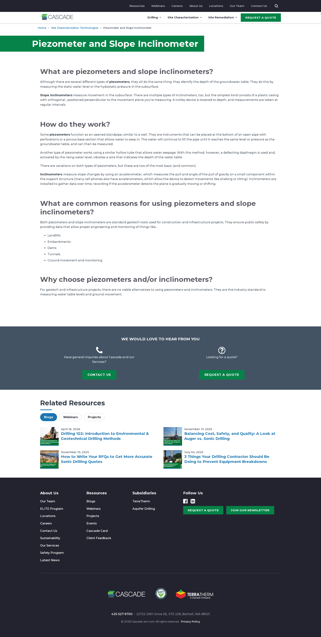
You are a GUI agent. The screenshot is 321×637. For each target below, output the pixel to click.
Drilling (152, 17)
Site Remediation (221, 17)
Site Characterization (183, 17)
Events (91, 523)
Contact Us (259, 6)
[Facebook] (185, 501)
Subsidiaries (144, 493)
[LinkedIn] (193, 501)
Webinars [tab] (70, 417)
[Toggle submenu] (160, 17)
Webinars (158, 6)
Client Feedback (98, 538)
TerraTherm (141, 501)
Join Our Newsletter (250, 510)
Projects (92, 516)
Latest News (50, 560)
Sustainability (50, 538)
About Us (195, 6)
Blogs (90, 501)
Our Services (49, 545)
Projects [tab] (94, 417)
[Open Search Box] (276, 6)
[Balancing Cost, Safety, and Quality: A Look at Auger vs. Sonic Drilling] (172, 436)
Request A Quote (260, 17)
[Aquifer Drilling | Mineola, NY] (160, 595)
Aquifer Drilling (143, 508)
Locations (216, 6)
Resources (137, 6)
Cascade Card (97, 531)
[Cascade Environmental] (57, 17)
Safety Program (52, 553)
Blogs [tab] (48, 417)
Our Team (237, 6)
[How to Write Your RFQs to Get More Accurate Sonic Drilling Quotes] (49, 459)
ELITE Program (51, 508)
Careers (177, 6)
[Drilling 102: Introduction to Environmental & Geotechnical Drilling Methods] (49, 436)
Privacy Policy (190, 621)
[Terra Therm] (194, 595)
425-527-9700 (121, 614)
